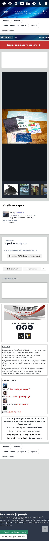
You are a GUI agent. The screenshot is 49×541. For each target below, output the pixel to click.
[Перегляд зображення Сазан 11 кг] (35, 189)
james (4, 412)
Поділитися (13, 269)
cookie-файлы (18, 517)
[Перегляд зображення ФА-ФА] (24, 189)
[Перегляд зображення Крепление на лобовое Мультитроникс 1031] (11, 189)
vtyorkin (9, 243)
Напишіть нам (33, 431)
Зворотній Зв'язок (34, 427)
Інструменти (36, 176)
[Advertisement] (24, 60)
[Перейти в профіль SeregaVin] (5, 385)
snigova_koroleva (9, 404)
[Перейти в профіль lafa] (5, 393)
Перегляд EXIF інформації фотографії (24, 256)
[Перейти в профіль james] (5, 408)
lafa (3, 397)
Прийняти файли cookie (14, 532)
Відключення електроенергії (22, 45)
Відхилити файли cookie (13, 536)
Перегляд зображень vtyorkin (21, 218)
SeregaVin (6, 389)
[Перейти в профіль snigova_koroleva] (5, 400)
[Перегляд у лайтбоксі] (24, 126)
